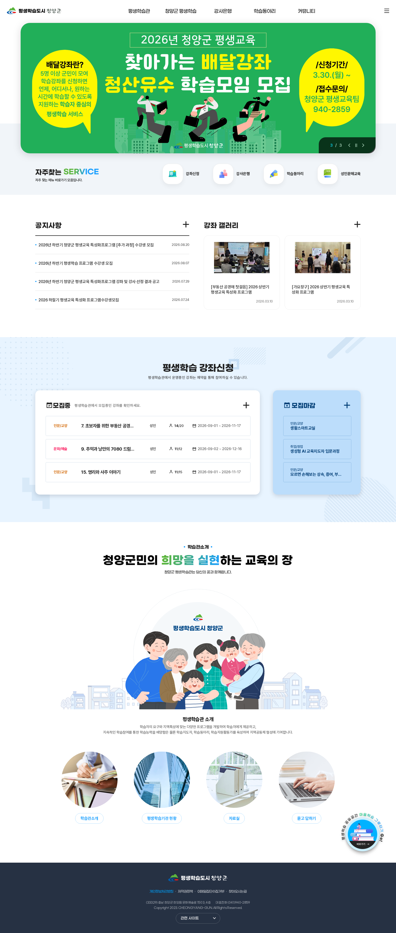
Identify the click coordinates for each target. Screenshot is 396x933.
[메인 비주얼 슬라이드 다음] (363, 145)
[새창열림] (360, 833)
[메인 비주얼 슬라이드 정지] (356, 145)
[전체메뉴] (386, 11)
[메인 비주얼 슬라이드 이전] (349, 145)
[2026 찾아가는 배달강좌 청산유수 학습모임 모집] (198, 88)
